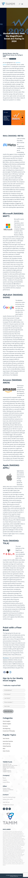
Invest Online (6, 782)
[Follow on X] (10, 809)
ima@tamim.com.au (8, 804)
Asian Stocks (6, 751)
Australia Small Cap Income (10, 765)
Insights (5, 780)
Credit (4, 769)
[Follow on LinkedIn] (7, 809)
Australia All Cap (7, 764)
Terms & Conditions (8, 789)
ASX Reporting (6, 728)
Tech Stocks (6, 738)
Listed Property (7, 770)
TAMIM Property (7, 771)
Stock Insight (12, 58)
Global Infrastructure (8, 766)
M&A (4, 748)
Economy (5, 726)
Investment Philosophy (9, 731)
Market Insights (7, 723)
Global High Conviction (9, 768)
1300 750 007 (6, 802)
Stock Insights (6, 721)
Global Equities (7, 746)
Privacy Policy (6, 788)
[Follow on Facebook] (4, 809)
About (4, 778)
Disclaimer (6, 791)
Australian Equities (8, 741)
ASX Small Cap (6, 743)
